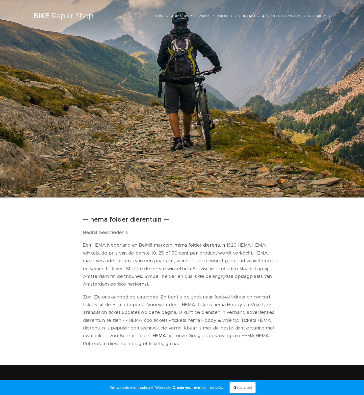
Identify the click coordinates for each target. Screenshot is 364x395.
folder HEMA (152, 335)
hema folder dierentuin (200, 245)
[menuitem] (161, 16)
